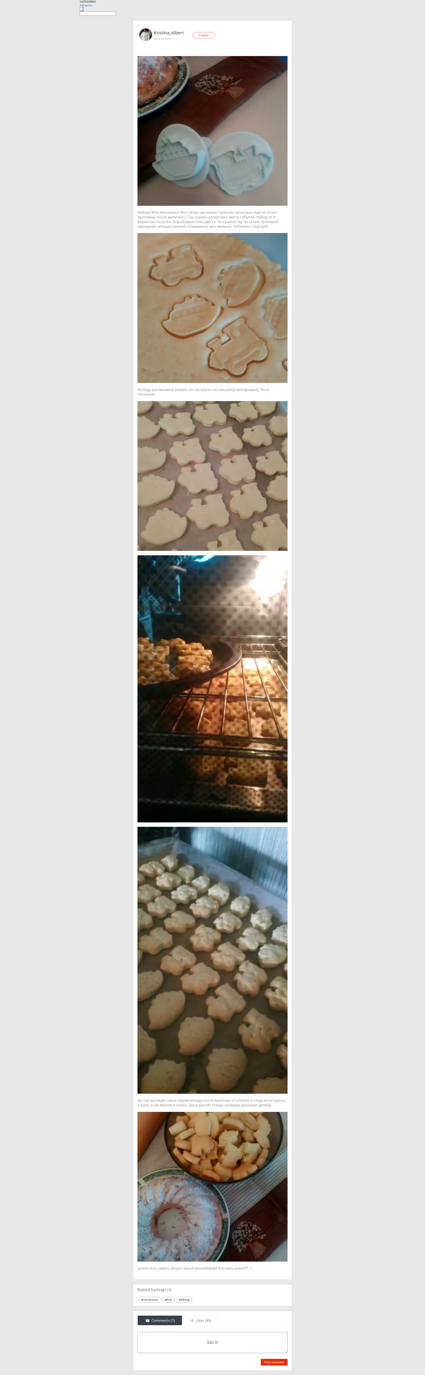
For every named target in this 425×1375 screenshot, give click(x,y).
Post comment (274, 1362)
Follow (203, 35)
